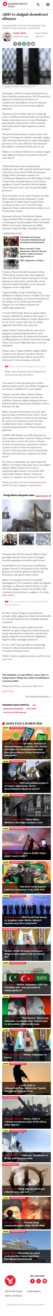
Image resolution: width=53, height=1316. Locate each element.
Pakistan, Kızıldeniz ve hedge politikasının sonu (26, 1157)
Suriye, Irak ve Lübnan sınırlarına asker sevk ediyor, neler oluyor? (25, 1122)
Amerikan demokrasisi (13, 709)
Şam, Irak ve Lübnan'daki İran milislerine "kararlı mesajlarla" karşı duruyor (25, 1088)
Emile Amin (19, 33)
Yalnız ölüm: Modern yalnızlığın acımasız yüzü (23, 821)
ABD (34, 705)
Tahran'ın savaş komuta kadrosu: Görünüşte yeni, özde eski (25, 888)
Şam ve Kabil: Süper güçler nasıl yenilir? (25, 855)
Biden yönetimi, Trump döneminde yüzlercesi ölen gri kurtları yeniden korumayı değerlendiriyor (33, 253)
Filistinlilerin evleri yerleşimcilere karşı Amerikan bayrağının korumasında (22, 1256)
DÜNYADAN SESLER (17, 728)
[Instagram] (44, 1281)
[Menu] (48, 4)
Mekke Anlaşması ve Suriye (25, 1056)
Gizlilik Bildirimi (33, 1292)
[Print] (33, 44)
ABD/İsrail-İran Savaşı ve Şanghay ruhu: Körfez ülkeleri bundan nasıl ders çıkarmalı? (25, 920)
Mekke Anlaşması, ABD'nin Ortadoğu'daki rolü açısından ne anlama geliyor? (26, 988)
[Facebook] (32, 1281)
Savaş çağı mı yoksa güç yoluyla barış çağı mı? (24, 1190)
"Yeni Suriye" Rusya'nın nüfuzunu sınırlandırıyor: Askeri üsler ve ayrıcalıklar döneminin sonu (26, 1021)
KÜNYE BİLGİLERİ (13, 1292)
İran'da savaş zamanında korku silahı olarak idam (24, 1224)
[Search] (38, 4)
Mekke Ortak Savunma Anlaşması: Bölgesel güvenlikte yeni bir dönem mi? (25, 952)
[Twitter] (38, 1281)
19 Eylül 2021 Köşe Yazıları (14, 712)
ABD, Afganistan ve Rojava (32, 261)
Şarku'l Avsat (8, 691)
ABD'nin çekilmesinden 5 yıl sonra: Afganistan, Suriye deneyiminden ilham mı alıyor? (26, 786)
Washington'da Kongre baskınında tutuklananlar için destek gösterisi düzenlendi (33, 240)
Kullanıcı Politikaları (13, 1296)
